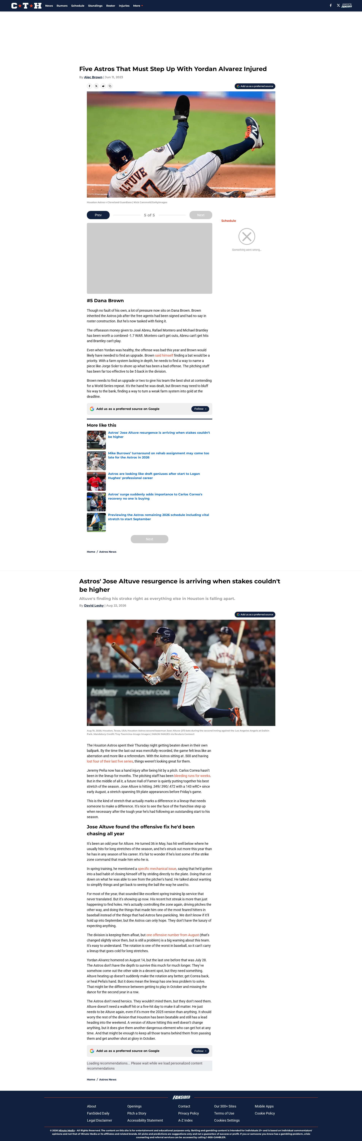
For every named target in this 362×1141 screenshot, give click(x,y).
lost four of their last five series (110, 761)
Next (200, 215)
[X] (338, 5)
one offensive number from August (172, 935)
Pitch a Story (136, 1113)
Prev (98, 215)
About (91, 1106)
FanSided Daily (98, 1113)
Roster (110, 5)
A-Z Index (185, 1120)
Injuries (124, 5)
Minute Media (67, 1130)
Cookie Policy (265, 1113)
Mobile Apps (264, 1106)
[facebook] (331, 5)
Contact (184, 1106)
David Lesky (94, 605)
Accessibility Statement (145, 1120)
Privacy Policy (188, 1113)
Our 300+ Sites (225, 1106)
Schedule (77, 5)
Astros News (107, 551)
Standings (95, 5)
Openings (134, 1106)
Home (91, 551)
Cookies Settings (227, 1120)
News (49, 5)
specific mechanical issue (157, 869)
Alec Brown (93, 77)
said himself (164, 355)
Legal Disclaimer (99, 1120)
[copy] (110, 86)
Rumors (62, 5)
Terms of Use (224, 1113)
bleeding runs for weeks (192, 776)
